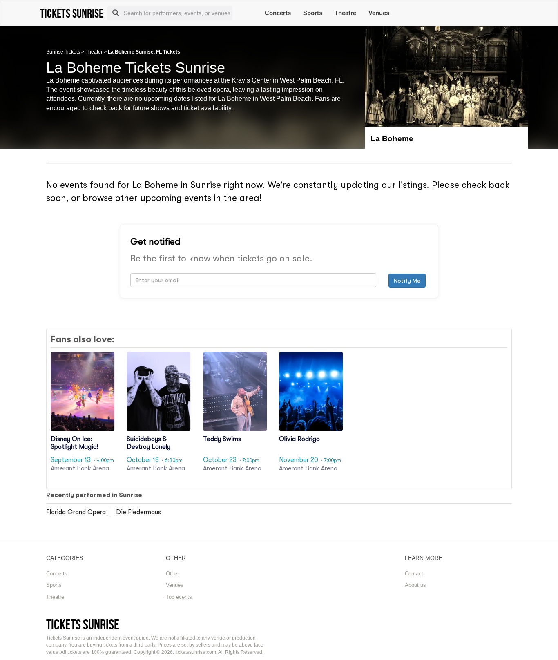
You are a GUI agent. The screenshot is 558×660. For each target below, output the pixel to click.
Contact (414, 574)
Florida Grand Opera (76, 512)
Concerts (278, 12)
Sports (312, 12)
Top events (179, 597)
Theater (94, 52)
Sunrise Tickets (63, 52)
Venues (378, 12)
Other (172, 574)
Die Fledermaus (138, 512)
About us (415, 585)
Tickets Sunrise (82, 624)
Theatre (345, 12)
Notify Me (407, 280)
